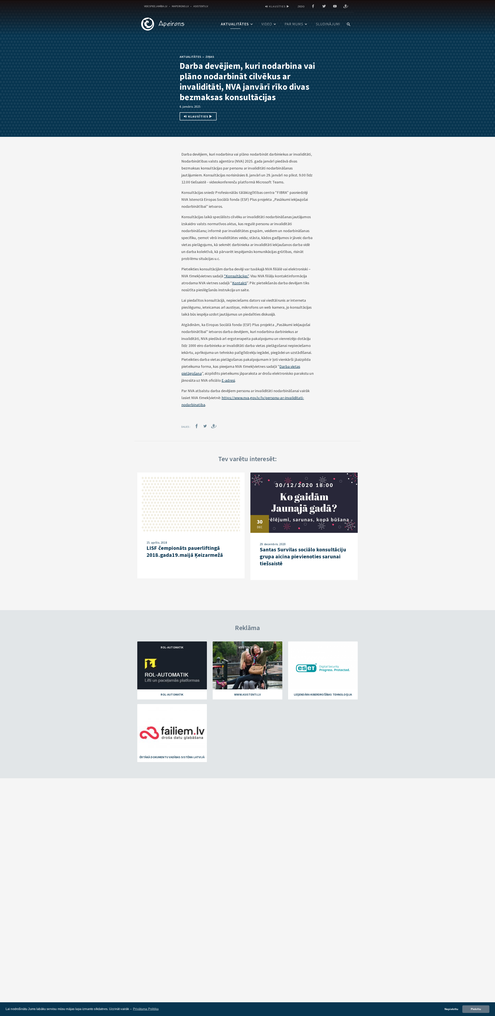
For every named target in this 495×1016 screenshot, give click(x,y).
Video (266, 23)
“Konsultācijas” (236, 275)
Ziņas (210, 57)
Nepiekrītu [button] (451, 1009)
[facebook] (313, 6)
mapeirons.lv (180, 6)
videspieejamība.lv (155, 6)
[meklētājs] (348, 24)
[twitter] (324, 6)
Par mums (294, 23)
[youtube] (335, 6)
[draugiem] (345, 6)
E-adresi (228, 380)
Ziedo (301, 6)
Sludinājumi (328, 23)
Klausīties (277, 6)
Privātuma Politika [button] (146, 1009)
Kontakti (239, 282)
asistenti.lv (200, 6)
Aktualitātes (235, 23)
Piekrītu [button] (476, 1009)
